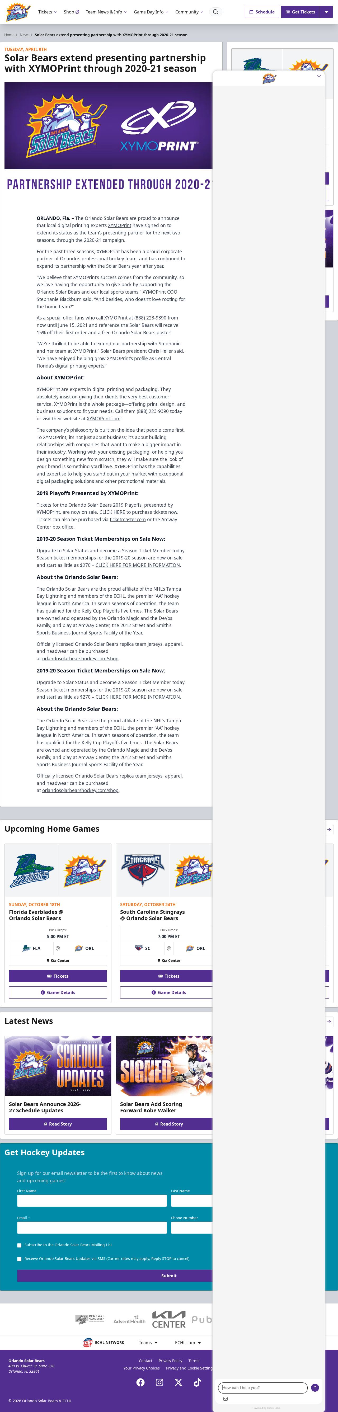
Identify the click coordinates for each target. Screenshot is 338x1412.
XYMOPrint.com (103, 418)
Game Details (61, 992)
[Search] (215, 11)
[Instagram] (159, 1382)
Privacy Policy (170, 1360)
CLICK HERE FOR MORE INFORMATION (138, 565)
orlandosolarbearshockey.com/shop (80, 658)
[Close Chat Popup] (321, 76)
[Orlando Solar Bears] (18, 12)
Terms (194, 1360)
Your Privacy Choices (142, 1368)
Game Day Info (149, 12)
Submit (169, 1276)
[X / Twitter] (178, 1382)
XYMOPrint (119, 225)
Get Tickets (303, 12)
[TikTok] (197, 1382)
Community (187, 12)
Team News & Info (104, 12)
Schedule (265, 12)
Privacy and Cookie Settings (190, 1368)
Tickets (45, 12)
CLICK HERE (112, 512)
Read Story (60, 1124)
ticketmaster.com (128, 519)
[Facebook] (140, 1382)
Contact (145, 1360)
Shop (69, 12)
